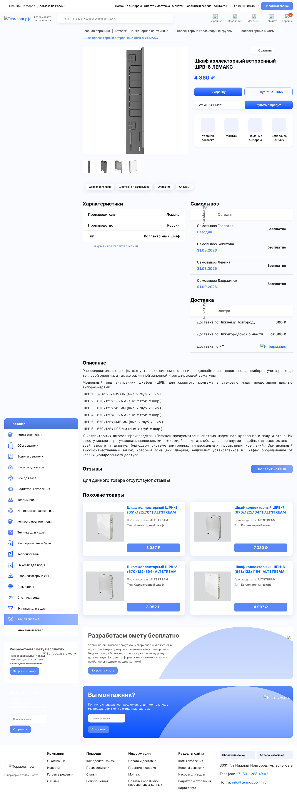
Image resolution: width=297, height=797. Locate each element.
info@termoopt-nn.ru (249, 782)
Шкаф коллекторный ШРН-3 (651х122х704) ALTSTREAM (152, 509)
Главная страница (96, 31)
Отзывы (184, 186)
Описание (164, 186)
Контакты (220, 6)
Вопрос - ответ (97, 781)
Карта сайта (187, 788)
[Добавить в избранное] (182, 52)
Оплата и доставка (157, 6)
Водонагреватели (191, 767)
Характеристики (100, 186)
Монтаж (178, 6)
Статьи (91, 774)
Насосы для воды (191, 774)
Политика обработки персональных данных (145, 782)
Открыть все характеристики (115, 246)
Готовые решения (60, 774)
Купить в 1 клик (271, 92)
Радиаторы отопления (194, 781)
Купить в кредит (269, 105)
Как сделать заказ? (100, 761)
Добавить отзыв (272, 469)
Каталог (19, 424)
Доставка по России (51, 6)
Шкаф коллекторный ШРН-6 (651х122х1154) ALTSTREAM (259, 569)
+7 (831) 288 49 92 (246, 6)
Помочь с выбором (128, 6)
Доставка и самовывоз (134, 186)
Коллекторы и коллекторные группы (204, 31)
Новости (53, 767)
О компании (56, 761)
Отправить (20, 729)
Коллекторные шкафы (258, 31)
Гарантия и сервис (198, 6)
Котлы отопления (190, 761)
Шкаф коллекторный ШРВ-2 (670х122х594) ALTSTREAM (152, 569)
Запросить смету (24, 671)
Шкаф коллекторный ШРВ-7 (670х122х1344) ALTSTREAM (260, 509)
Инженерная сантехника (149, 31)
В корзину (218, 92)
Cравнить (265, 50)
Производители (97, 767)
